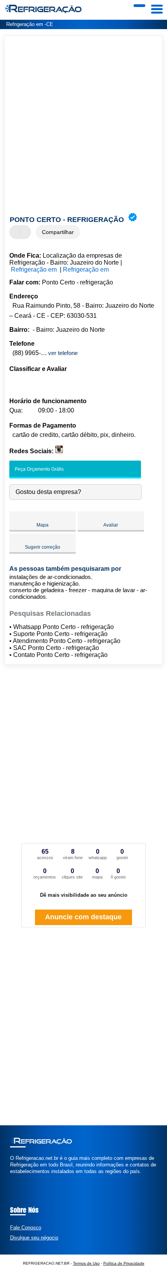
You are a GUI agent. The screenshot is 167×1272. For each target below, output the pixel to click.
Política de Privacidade (123, 1263)
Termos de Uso (86, 1263)
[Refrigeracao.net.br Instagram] (19, 1178)
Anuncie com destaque (83, 917)
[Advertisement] (83, 125)
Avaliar (110, 525)
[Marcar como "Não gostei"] (26, 232)
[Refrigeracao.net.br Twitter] (15, 1178)
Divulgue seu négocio (34, 1238)
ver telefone (63, 353)
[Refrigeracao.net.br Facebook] (12, 1178)
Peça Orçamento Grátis (39, 469)
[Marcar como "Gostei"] (16, 232)
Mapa (43, 525)
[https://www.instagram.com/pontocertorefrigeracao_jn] (59, 451)
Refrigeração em (34, 269)
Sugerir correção (42, 547)
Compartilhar (58, 232)
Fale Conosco (25, 1227)
